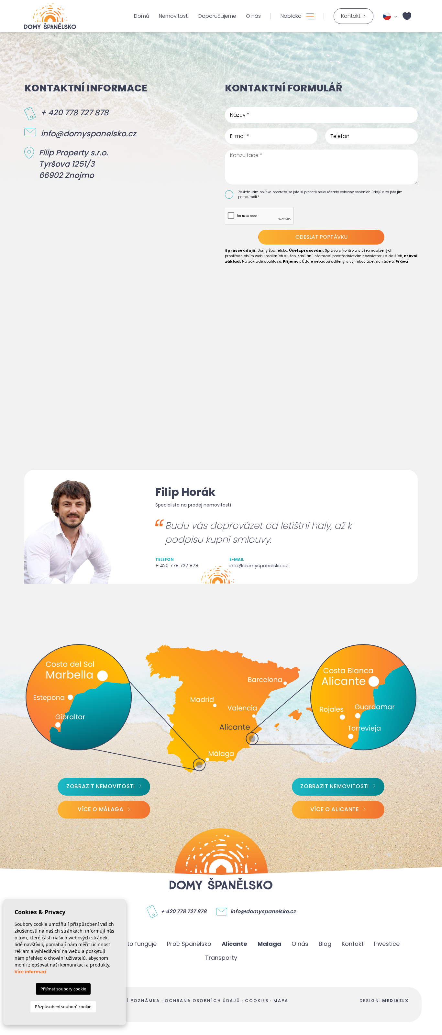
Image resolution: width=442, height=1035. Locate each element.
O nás (253, 16)
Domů (141, 16)
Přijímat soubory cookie (63, 989)
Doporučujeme (217, 16)
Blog (325, 944)
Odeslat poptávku (321, 237)
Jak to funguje (136, 944)
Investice (387, 944)
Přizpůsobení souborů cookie (63, 1006)
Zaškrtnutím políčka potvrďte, (263, 192)
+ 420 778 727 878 (74, 112)
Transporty (221, 958)
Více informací (30, 971)
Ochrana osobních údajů (202, 1001)
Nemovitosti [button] (174, 16)
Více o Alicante (334, 809)
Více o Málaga (101, 809)
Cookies (257, 1001)
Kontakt (353, 944)
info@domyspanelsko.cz (88, 133)
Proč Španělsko (189, 944)
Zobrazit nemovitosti (100, 786)
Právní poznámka (134, 1001)
